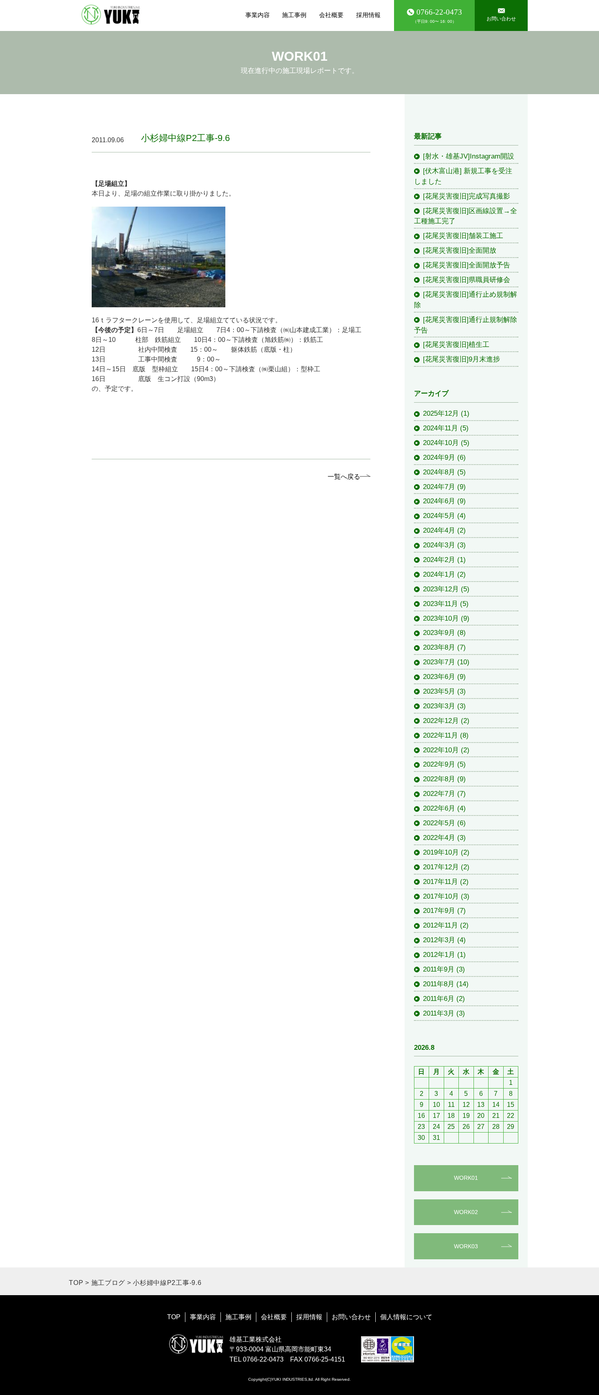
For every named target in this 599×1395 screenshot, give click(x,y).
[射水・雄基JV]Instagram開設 (468, 156)
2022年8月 (439, 779)
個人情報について (406, 1316)
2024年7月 (439, 487)
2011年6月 (438, 998)
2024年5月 (439, 515)
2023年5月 (439, 691)
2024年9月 (439, 457)
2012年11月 (440, 925)
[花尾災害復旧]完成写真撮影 (466, 196)
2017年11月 (440, 881)
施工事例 (294, 14)
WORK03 (466, 1246)
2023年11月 (440, 603)
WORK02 (466, 1212)
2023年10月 (441, 618)
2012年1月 (439, 954)
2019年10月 (441, 852)
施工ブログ (108, 1282)
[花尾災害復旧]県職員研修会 (466, 279)
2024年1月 (439, 574)
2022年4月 (439, 837)
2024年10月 (441, 443)
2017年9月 (439, 910)
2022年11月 (440, 735)
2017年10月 (441, 896)
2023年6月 (439, 676)
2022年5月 (439, 823)
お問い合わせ (351, 1316)
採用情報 (368, 14)
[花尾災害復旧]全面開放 (459, 250)
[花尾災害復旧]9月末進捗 (461, 359)
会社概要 (331, 14)
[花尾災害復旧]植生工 (456, 344)
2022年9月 (439, 764)
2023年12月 (441, 589)
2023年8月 (439, 647)
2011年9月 (438, 969)
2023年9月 (439, 632)
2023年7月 (439, 662)
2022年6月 (439, 808)
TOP (76, 1282)
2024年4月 (439, 530)
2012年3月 (439, 940)
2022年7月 (439, 793)
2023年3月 (439, 706)
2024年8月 (439, 472)
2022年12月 (441, 720)
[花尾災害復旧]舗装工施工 (463, 235)
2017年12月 (441, 867)
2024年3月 (439, 545)
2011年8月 (438, 984)
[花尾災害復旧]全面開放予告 (466, 265)
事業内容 (257, 14)
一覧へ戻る (344, 476)
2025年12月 (441, 413)
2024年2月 (439, 559)
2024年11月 (440, 428)
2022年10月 (441, 750)
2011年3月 (438, 1013)
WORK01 (466, 1178)
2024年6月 (439, 501)
